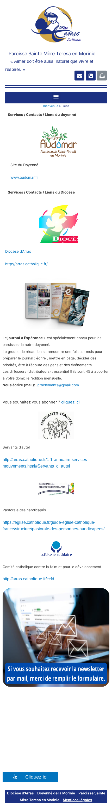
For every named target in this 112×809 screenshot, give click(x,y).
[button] (56, 96)
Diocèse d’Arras (18, 251)
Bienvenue (50, 106)
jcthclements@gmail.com (58, 385)
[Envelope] (79, 75)
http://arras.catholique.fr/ (26, 264)
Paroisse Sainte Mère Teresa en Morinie (52, 53)
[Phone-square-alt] (91, 75)
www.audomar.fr (24, 177)
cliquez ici (70, 402)
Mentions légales (77, 800)
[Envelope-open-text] (102, 75)
